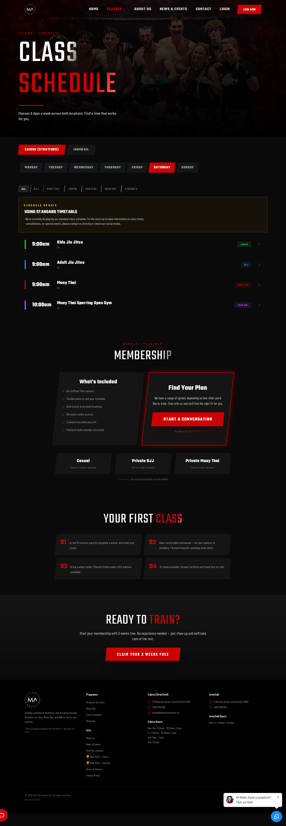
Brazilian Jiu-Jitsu (95, 702)
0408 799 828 (194, 431)
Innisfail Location (94, 750)
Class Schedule (93, 714)
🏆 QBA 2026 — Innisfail (98, 763)
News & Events (93, 744)
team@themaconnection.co (165, 712)
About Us (90, 738)
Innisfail (214, 694)
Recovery (90, 721)
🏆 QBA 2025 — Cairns (97, 756)
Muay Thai (91, 708)
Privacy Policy (93, 775)
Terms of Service (94, 769)
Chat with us (124, 479)
